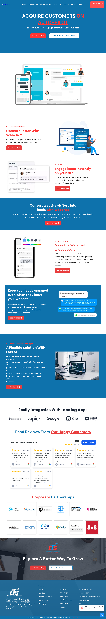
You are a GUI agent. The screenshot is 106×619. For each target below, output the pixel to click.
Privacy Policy (43, 600)
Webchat (42, 593)
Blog (73, 4)
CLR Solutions (74, 617)
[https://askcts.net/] (6, 4)
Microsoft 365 (84, 593)
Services (57, 4)
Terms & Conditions (45, 597)
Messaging (42, 604)
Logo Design (64, 604)
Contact (82, 4)
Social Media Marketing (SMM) (89, 597)
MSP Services (45, 4)
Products (33, 4)
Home (24, 4)
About (66, 4)
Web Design (64, 593)
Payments (42, 589)
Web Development (66, 600)
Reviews (41, 586)
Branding (63, 607)
